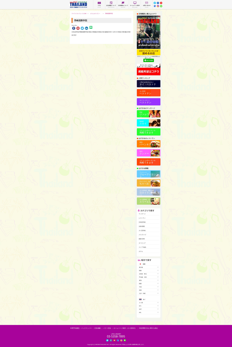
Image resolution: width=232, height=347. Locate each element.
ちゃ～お (148, 182)
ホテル (141, 251)
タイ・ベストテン (148, 84)
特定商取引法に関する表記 (148, 328)
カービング (142, 243)
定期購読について (123, 4)
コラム (99, 4)
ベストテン (145, 92)
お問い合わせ (147, 4)
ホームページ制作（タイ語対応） (125, 328)
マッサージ (142, 214)
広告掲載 (97, 328)
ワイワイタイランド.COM (79, 13)
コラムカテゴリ (94, 13)
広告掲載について (111, 4)
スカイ (143, 122)
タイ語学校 (142, 230)
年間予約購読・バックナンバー (81, 328)
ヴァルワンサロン (148, 114)
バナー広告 (107, 328)
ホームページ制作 (135, 4)
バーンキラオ (147, 143)
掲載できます (148, 131)
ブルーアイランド (148, 174)
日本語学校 (142, 222)
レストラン (142, 218)
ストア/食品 (142, 247)
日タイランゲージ (148, 192)
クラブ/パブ (142, 235)
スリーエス (148, 201)
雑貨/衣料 (142, 239)
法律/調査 (142, 226)
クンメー (144, 152)
